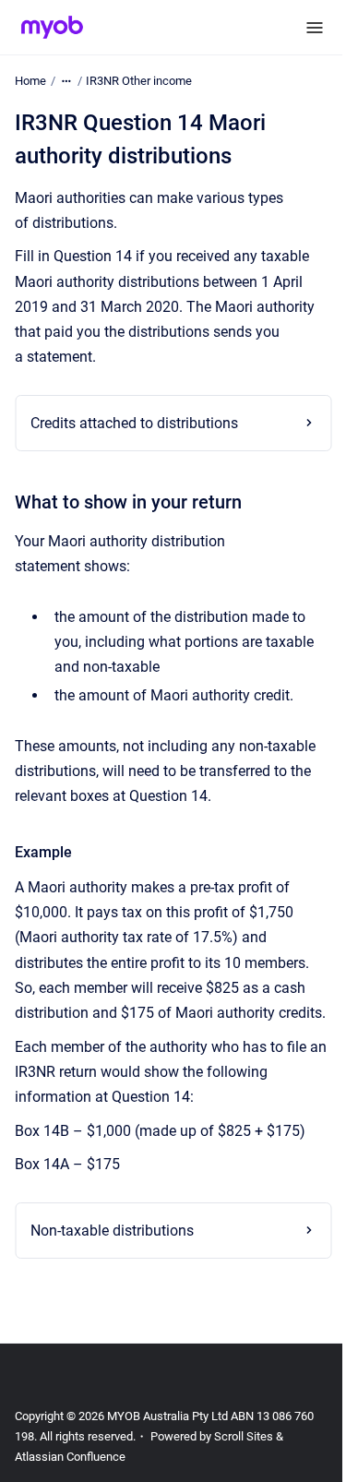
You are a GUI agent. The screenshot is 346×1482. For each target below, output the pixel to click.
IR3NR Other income (139, 81)
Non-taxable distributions (112, 1255)
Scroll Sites (243, 1461)
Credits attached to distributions (134, 423)
